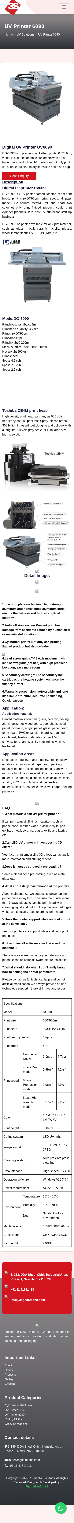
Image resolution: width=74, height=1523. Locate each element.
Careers (10, 1383)
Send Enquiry (19, 176)
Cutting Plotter (13, 1419)
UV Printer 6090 (14, 1414)
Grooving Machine (16, 1423)
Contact (9, 1370)
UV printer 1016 (14, 1409)
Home (9, 34)
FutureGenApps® (37, 1486)
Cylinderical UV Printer (19, 1405)
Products (10, 1374)
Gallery (9, 1379)
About (8, 1365)
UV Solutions (25, 34)
